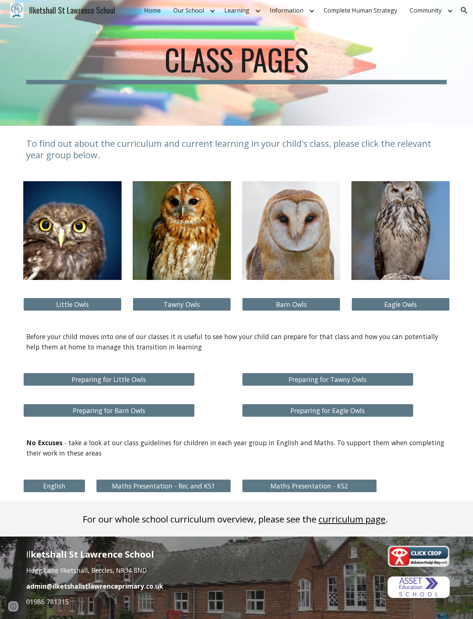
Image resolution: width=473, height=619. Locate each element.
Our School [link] (188, 10)
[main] (236, 62)
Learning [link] (236, 10)
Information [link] (286, 10)
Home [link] (152, 10)
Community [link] (426, 10)
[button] (464, 10)
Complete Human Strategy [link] (360, 10)
